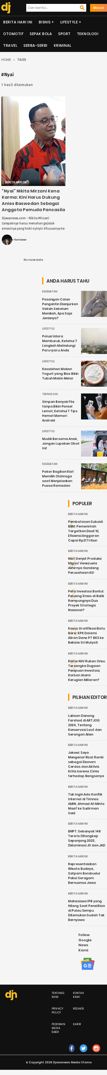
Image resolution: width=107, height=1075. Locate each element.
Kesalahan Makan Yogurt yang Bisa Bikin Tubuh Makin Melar (60, 373)
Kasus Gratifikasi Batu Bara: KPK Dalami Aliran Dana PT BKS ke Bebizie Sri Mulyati (86, 635)
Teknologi (88, 33)
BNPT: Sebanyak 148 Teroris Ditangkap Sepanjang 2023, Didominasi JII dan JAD (86, 838)
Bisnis (45, 22)
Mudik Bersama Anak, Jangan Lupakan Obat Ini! (60, 443)
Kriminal (62, 45)
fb (71, 1053)
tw (83, 1053)
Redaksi (78, 1009)
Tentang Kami (58, 995)
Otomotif (13, 33)
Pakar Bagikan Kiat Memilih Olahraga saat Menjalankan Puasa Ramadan (58, 478)
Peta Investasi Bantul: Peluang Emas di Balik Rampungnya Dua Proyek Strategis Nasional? (86, 600)
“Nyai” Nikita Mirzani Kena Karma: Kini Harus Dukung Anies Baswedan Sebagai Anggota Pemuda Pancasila (33, 200)
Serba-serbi (35, 45)
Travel (10, 45)
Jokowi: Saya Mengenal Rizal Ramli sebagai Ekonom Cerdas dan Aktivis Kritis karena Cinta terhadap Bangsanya (86, 764)
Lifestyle (69, 22)
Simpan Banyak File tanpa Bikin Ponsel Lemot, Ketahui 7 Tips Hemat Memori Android (59, 411)
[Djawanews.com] (5, 8)
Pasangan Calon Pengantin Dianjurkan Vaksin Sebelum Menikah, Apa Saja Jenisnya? (60, 308)
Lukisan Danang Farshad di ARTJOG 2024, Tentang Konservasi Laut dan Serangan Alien (85, 725)
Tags (21, 59)
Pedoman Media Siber (58, 1028)
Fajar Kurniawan (17, 239)
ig (96, 1053)
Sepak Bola (41, 33)
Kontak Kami (78, 995)
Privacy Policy (57, 1010)
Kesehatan (49, 291)
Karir (77, 1024)
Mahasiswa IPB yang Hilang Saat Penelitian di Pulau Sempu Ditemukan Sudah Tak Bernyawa (86, 910)
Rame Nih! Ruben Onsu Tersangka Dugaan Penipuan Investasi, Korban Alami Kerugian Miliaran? (86, 670)
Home (6, 59)
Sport (64, 33)
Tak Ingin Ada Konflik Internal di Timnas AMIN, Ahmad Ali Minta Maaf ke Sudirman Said (86, 803)
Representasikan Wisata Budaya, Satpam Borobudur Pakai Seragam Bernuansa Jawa (84, 873)
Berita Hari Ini (17, 22)
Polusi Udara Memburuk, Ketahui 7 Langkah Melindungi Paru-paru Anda (59, 343)
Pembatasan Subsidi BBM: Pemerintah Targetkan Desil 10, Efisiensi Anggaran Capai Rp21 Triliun (85, 531)
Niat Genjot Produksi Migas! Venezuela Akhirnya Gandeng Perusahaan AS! (85, 565)
